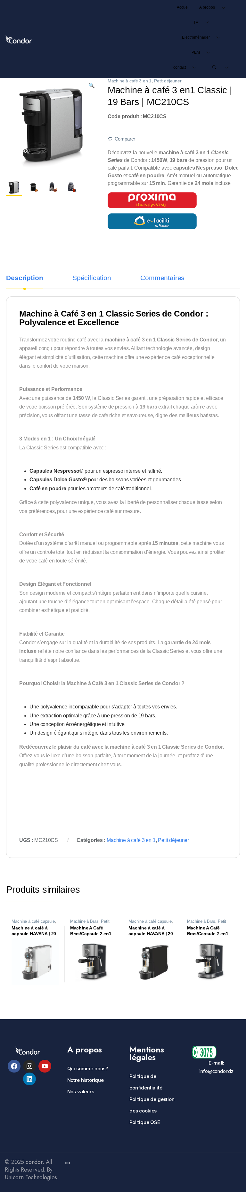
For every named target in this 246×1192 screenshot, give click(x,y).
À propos (207, 7)
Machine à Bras (84, 921)
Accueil (183, 7)
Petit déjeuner (168, 81)
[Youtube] (44, 1066)
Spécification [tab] (91, 278)
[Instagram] (29, 1066)
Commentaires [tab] (162, 278)
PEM (196, 52)
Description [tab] (24, 278)
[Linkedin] (29, 1079)
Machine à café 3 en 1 (130, 81)
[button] (91, 85)
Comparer (125, 138)
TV (195, 22)
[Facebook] (14, 1066)
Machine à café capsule (33, 921)
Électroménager (196, 37)
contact (179, 67)
